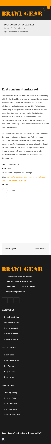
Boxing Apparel (11, 328)
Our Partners (10, 366)
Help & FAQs (9, 371)
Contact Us (9, 377)
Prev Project (10, 249)
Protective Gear (11, 339)
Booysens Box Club (12, 360)
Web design (27, 172)
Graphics (17, 172)
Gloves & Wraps (11, 333)
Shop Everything (11, 317)
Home (6, 28)
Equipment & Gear (12, 322)
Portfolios (18, 28)
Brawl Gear (9, 355)
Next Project (40, 249)
